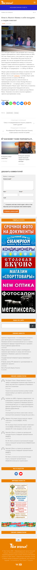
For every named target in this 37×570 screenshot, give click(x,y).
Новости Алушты (7, 12)
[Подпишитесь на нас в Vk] (16, 564)
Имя (4, 191)
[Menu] (34, 2)
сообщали (17, 75)
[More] (29, 103)
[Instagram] (14, 103)
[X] (7, 103)
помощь (16, 112)
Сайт (4, 197)
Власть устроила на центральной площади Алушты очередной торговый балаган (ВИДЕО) (19, 434)
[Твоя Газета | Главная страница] (9, 2)
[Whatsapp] (10, 103)
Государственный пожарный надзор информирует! (15, 357)
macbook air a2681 (11, 398)
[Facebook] (3, 103)
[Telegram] (18, 103)
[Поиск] (33, 326)
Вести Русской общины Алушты (10, 368)
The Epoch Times (10, 380)
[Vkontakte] (21, 103)
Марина (8, 418)
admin (3, 23)
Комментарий (7, 179)
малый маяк (10, 112)
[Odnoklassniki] (25, 103)
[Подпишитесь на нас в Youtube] (20, 564)
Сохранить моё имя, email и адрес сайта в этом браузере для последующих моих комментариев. (17, 205)
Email (21, 191)
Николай (8, 432)
